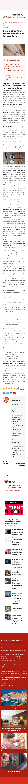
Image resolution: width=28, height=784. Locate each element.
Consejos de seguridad (17, 22)
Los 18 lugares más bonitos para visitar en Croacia (14, 708)
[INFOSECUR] (14, 2)
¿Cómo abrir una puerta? (14, 771)
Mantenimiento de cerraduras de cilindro (14, 71)
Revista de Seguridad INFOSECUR (12, 780)
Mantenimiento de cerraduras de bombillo (14, 74)
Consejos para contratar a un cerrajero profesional (19, 462)
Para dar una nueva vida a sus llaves (13, 78)
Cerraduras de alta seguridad (8, 461)
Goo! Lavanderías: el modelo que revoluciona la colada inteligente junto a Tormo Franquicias (17, 552)
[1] (3, 41)
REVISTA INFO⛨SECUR (7, 40)
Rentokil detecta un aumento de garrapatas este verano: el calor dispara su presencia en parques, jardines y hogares (17, 583)
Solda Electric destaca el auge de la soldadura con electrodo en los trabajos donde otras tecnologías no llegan (12, 664)
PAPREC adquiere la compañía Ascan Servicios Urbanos (16, 572)
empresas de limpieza (9, 129)
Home (6, 22)
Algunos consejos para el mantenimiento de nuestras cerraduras (12, 66)
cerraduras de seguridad (9, 138)
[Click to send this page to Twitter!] (7, 393)
